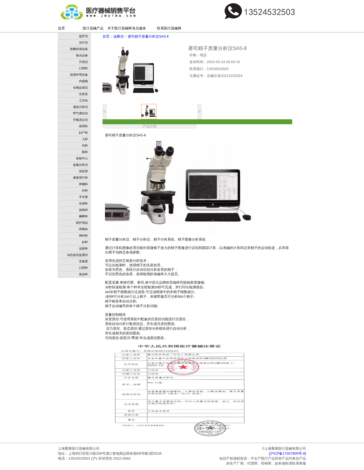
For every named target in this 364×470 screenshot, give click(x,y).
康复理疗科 (80, 177)
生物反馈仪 (80, 87)
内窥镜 (83, 81)
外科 (85, 190)
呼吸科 (83, 229)
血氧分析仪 (80, 165)
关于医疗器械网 (119, 28)
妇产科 (83, 132)
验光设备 (82, 55)
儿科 (85, 139)
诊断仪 (118, 36)
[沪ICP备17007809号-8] (287, 453)
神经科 (83, 235)
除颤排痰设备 (79, 49)
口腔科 (83, 68)
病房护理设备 (79, 74)
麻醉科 (83, 216)
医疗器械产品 (93, 28)
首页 (61, 28)
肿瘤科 (83, 184)
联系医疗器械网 (169, 28)
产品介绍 (149, 126)
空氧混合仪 (80, 120)
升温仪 (83, 62)
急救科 (83, 210)
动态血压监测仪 (77, 255)
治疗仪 (83, 42)
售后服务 (139, 28)
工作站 (83, 100)
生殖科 (83, 203)
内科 (85, 145)
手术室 (83, 197)
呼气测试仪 (80, 113)
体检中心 (82, 158)
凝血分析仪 (80, 107)
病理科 (83, 126)
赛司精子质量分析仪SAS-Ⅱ (148, 36)
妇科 (85, 242)
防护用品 (82, 222)
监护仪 (83, 36)
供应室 (83, 171)
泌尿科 (83, 248)
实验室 (83, 261)
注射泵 (83, 94)
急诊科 (83, 274)
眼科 (85, 152)
